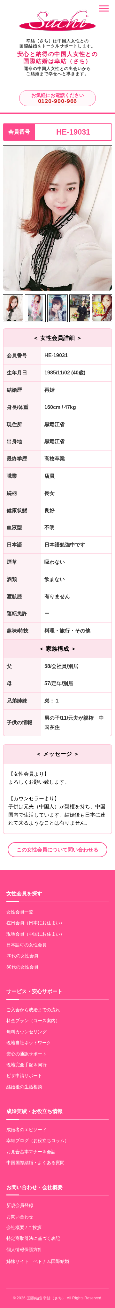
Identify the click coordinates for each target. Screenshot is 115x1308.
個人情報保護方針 (24, 1249)
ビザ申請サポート (24, 1075)
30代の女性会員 (22, 966)
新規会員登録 (19, 1205)
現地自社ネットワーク (28, 1042)
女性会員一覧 (19, 911)
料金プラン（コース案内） (33, 1020)
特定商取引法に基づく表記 (33, 1238)
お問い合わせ (19, 1216)
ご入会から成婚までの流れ (33, 1009)
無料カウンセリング (26, 1031)
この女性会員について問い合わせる (57, 849)
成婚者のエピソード (26, 1129)
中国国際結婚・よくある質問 (35, 1162)
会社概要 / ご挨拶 (24, 1227)
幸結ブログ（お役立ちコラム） (37, 1140)
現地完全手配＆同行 (26, 1064)
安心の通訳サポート (26, 1053)
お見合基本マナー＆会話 (31, 1151)
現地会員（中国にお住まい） (35, 933)
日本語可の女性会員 (26, 944)
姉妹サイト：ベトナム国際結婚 (37, 1261)
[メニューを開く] (104, 8)
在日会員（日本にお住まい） (35, 922)
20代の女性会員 (22, 955)
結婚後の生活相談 (24, 1086)
